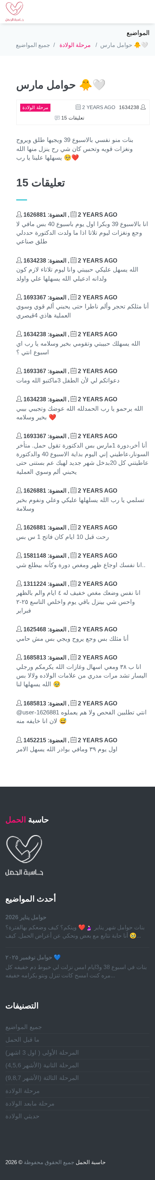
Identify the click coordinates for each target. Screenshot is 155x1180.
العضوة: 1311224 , (69, 584)
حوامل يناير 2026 (25, 917)
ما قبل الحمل (22, 1039)
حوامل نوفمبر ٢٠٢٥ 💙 (33, 957)
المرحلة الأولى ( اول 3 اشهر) (42, 1052)
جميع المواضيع (33, 45)
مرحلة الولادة (75, 45)
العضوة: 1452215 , (69, 740)
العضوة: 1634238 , (69, 261)
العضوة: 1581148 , (69, 556)
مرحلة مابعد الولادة (29, 1103)
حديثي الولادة (22, 1116)
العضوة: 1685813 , (69, 657)
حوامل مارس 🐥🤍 (124, 45)
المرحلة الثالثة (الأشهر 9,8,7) (42, 1078)
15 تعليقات (72, 118)
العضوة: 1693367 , (69, 297)
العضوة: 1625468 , (69, 629)
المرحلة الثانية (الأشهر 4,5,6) (42, 1065)
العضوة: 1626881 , (69, 215)
